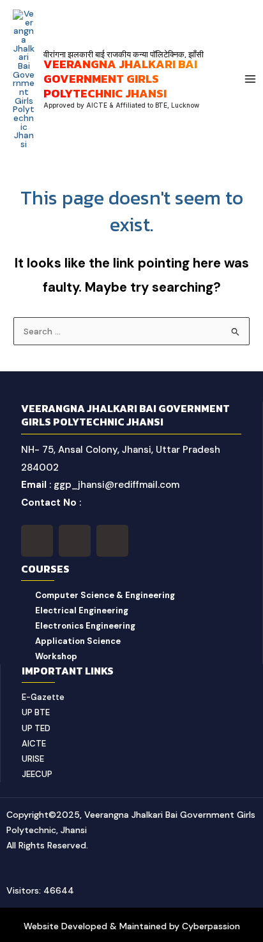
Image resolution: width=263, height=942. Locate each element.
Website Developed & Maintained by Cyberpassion (132, 926)
